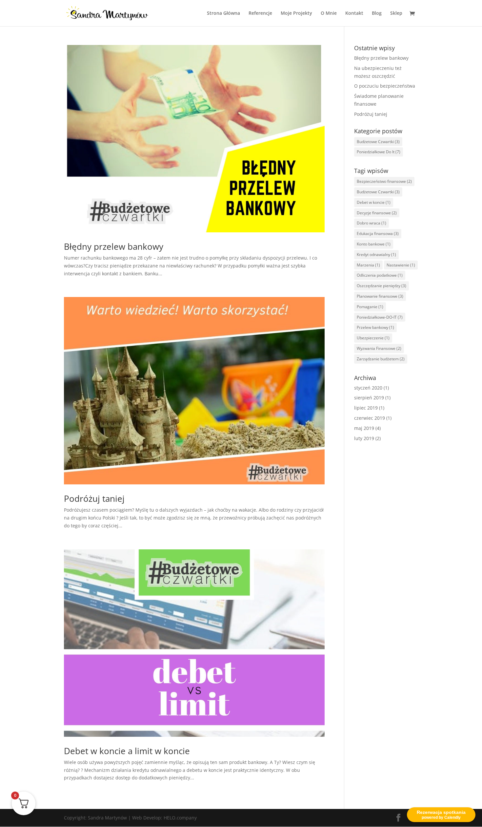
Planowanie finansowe (380, 296)
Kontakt (354, 13)
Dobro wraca (371, 223)
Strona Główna (223, 13)
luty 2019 (364, 438)
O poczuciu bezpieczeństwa (384, 86)
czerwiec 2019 (369, 418)
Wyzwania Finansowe (379, 348)
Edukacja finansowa (378, 233)
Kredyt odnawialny (376, 254)
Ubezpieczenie (373, 338)
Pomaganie (370, 306)
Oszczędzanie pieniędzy (381, 285)
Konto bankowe (374, 244)
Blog (377, 13)
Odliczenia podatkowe (380, 275)
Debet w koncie (374, 202)
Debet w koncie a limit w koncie (127, 751)
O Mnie (329, 13)
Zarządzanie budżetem (381, 359)
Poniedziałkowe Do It (378, 152)
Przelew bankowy (375, 327)
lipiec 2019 (366, 408)
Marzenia (368, 265)
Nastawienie (401, 265)
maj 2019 (364, 428)
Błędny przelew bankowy (113, 246)
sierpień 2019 (369, 397)
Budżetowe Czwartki (378, 141)
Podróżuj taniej (94, 498)
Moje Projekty (296, 13)
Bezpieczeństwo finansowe (384, 181)
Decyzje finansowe (377, 213)
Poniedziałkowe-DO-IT (380, 317)
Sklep (396, 13)
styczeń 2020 (368, 388)
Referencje (260, 13)
